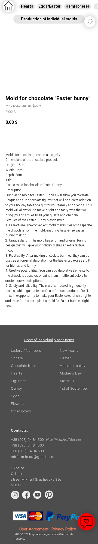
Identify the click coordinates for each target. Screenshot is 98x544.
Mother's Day (71, 373)
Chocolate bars (23, 366)
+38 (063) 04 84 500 (27, 451)
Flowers (17, 404)
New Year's (69, 350)
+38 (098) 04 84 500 (27, 440)
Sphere (17, 358)
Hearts (16, 373)
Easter (65, 358)
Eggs (15, 396)
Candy (16, 388)
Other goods (21, 411)
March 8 (67, 381)
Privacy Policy (63, 529)
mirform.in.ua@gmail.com (32, 457)
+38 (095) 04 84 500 (27, 445)
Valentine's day (72, 366)
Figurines (19, 381)
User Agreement (33, 529)
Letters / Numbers (26, 350)
